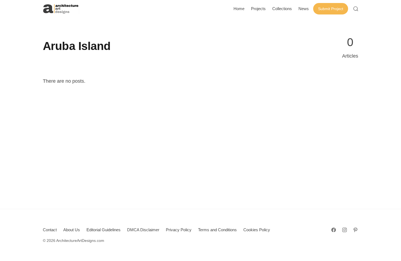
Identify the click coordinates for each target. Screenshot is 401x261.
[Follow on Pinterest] (355, 230)
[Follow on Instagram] (344, 230)
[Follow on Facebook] (334, 230)
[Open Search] (355, 8)
